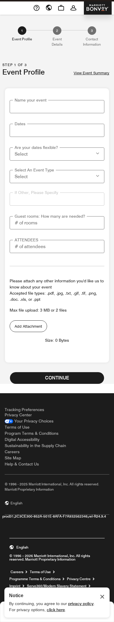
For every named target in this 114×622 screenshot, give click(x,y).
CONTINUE (57, 378)
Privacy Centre (79, 579)
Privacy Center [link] (18, 415)
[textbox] (57, 106)
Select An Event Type (34, 170)
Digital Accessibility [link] (22, 439)
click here (56, 609)
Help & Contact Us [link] (22, 464)
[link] (29, 421)
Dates (20, 123)
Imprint (14, 586)
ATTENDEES (26, 240)
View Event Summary (91, 73)
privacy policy (81, 603)
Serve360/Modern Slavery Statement (57, 586)
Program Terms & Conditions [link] (31, 433)
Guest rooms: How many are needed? (50, 216)
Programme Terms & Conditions (35, 579)
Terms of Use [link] (17, 427)
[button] (98, 152)
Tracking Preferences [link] (24, 409)
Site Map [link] (13, 458)
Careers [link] (12, 451)
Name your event (30, 100)
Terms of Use (40, 572)
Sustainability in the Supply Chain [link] (35, 445)
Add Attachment (28, 326)
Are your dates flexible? (36, 147)
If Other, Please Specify (36, 192)
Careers (17, 572)
